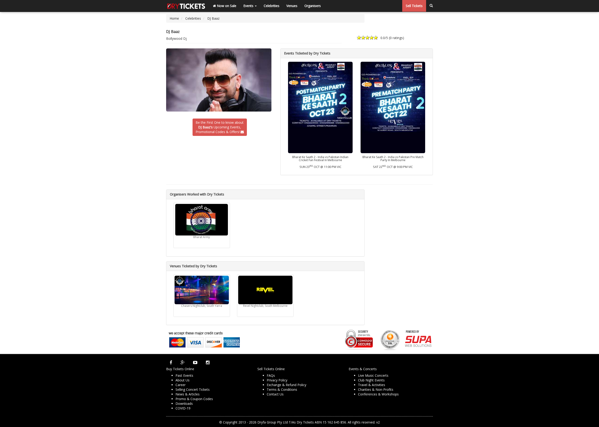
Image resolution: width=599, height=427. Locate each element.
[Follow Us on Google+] (182, 362)
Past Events (184, 375)
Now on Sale (226, 6)
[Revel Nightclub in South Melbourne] (265, 290)
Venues (291, 6)
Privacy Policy (277, 380)
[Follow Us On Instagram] (207, 362)
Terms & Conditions (282, 389)
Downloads (184, 403)
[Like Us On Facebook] (171, 362)
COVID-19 (182, 408)
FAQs (271, 375)
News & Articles (187, 394)
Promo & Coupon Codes (194, 399)
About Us (182, 380)
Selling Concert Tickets (192, 389)
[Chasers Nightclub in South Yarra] (202, 290)
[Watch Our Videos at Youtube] (195, 362)
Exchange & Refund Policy (286, 385)
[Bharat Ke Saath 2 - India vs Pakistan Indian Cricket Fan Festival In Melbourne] (320, 107)
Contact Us (275, 394)
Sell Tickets (414, 6)
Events (248, 6)
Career (180, 385)
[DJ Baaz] (219, 80)
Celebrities (271, 6)
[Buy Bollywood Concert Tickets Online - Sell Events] (186, 6)
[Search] (431, 6)
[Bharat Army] (202, 219)
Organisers (312, 6)
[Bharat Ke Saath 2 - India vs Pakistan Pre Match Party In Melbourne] (393, 107)
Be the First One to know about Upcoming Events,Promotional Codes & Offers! (220, 127)
